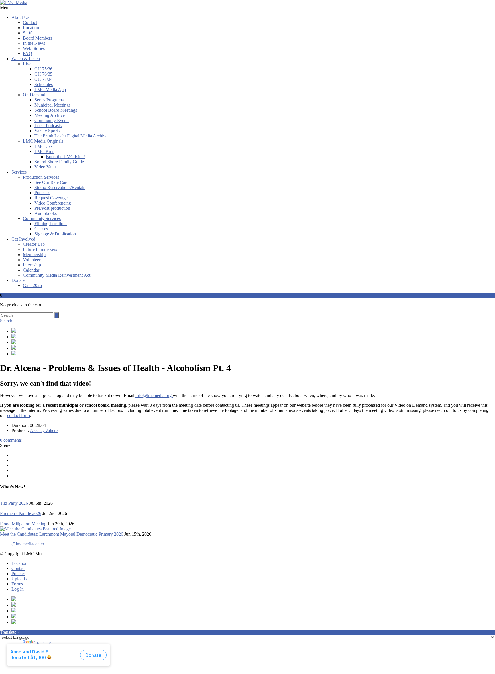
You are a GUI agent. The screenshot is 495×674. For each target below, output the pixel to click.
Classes (41, 228)
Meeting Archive (49, 115)
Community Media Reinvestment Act (56, 275)
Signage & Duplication (55, 233)
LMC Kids (44, 151)
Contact (30, 22)
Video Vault (45, 166)
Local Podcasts (48, 125)
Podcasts (42, 192)
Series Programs (49, 99)
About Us (20, 17)
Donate (18, 280)
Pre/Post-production (52, 208)
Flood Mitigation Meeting (23, 523)
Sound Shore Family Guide (59, 161)
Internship (32, 264)
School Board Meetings (55, 110)
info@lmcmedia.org (154, 395)
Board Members (37, 38)
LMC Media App (50, 89)
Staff (27, 32)
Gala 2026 (32, 285)
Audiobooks (45, 213)
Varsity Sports (47, 130)
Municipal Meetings (52, 105)
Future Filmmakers (40, 249)
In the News (34, 43)
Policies (18, 573)
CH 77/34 (43, 79)
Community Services (42, 218)
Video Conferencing (52, 203)
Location (31, 27)
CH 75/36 (43, 68)
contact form (18, 415)
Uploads (19, 578)
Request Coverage (51, 197)
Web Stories (34, 48)
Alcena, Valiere (44, 430)
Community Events (51, 120)
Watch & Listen (25, 58)
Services (19, 172)
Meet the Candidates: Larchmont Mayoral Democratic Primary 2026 (61, 534)
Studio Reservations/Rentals (59, 187)
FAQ (27, 53)
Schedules (43, 84)
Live (27, 63)
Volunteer (31, 259)
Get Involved (23, 239)
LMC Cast (44, 146)
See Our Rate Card (51, 182)
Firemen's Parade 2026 (20, 513)
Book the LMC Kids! (65, 156)
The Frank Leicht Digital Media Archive (70, 135)
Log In (17, 589)
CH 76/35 (43, 74)
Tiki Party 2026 (14, 503)
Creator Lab (34, 244)
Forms (17, 583)
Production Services (41, 177)
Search (6, 320)
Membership (34, 254)
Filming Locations (50, 223)
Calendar (31, 270)
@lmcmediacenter (27, 543)
